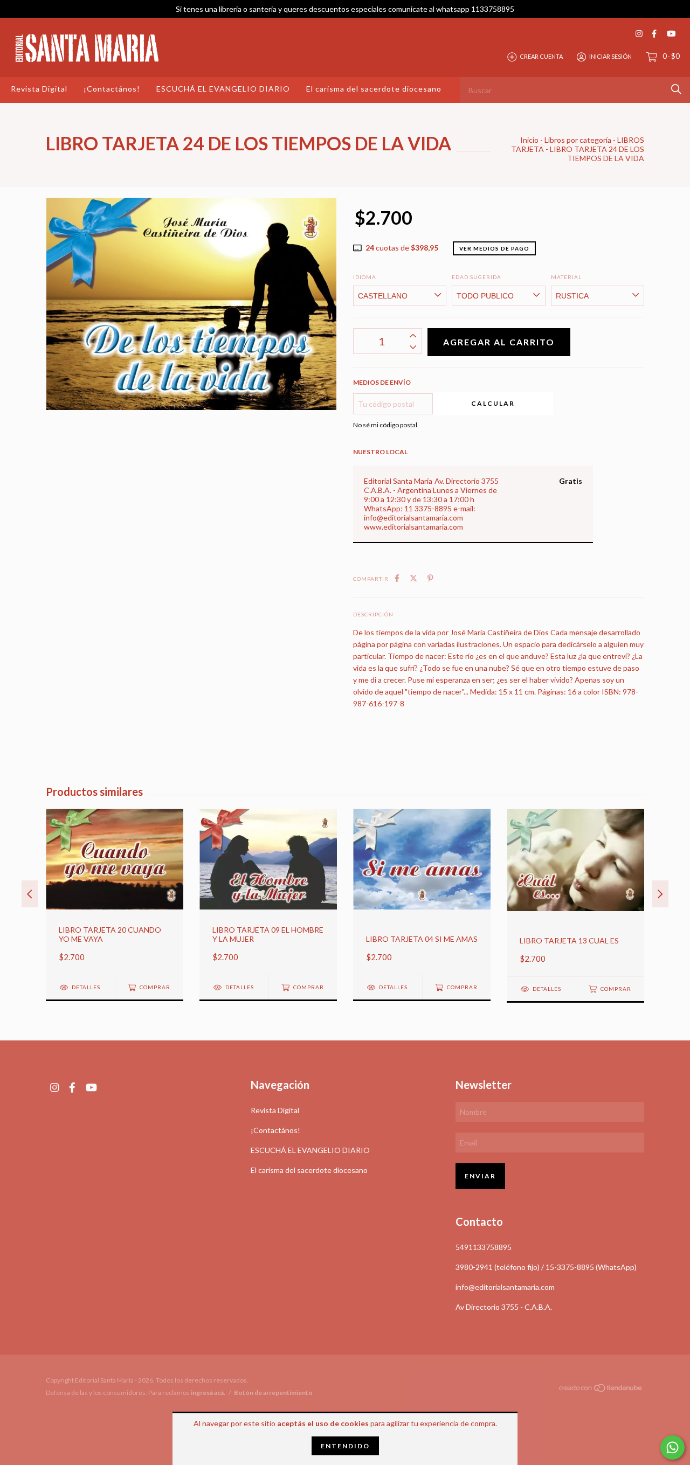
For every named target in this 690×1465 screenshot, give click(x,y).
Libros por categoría (577, 139)
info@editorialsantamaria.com (505, 1287)
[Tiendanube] (601, 1389)
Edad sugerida (476, 277)
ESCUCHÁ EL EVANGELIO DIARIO (223, 88)
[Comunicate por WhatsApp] (672, 1447)
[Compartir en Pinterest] (430, 578)
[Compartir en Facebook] (397, 578)
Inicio (529, 139)
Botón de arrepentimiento (273, 1392)
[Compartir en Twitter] (413, 578)
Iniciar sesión (610, 56)
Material (566, 277)
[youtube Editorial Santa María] (671, 33)
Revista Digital (39, 88)
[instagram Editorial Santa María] (639, 33)
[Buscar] (676, 89)
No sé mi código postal (385, 425)
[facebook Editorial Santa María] (654, 33)
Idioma (364, 277)
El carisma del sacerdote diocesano (373, 88)
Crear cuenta (541, 56)
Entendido (345, 1446)
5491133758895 (484, 1247)
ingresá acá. (208, 1392)
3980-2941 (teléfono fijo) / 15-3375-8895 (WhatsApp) (546, 1267)
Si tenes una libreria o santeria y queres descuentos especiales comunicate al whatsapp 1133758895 (345, 8)
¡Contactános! (112, 88)
